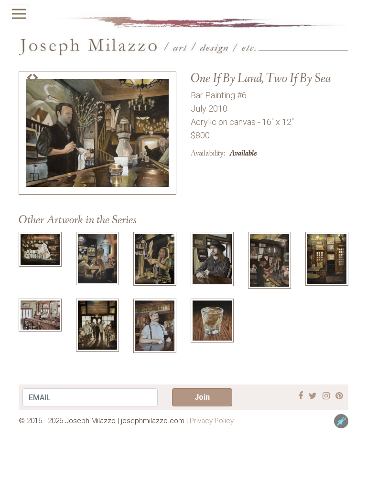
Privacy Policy (212, 420)
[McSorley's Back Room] (326, 258)
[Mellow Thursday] (97, 258)
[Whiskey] (212, 320)
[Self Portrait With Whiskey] (212, 258)
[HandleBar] (154, 325)
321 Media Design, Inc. (341, 421)
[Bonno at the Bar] (269, 260)
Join (202, 397)
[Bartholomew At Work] (40, 248)
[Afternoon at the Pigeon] (40, 315)
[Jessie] (154, 258)
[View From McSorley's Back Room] (97, 325)
